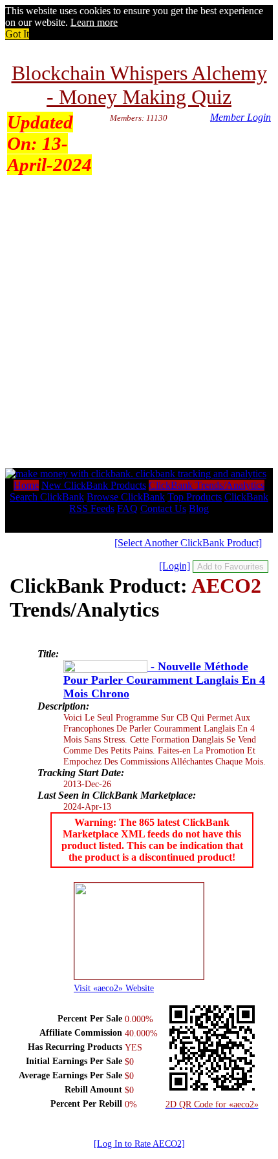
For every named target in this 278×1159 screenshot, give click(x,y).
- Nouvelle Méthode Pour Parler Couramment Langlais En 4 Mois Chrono (164, 680)
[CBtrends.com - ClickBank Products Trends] (135, 473)
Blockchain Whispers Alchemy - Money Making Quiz (139, 84)
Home (26, 485)
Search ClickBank (47, 496)
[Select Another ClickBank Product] (188, 542)
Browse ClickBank (126, 496)
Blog (199, 508)
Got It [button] (17, 33)
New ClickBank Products (93, 485)
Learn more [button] (94, 22)
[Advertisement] (139, 323)
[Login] (174, 565)
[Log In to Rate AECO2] (139, 1143)
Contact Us (163, 508)
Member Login (240, 117)
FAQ (127, 508)
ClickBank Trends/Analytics (206, 485)
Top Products (194, 496)
